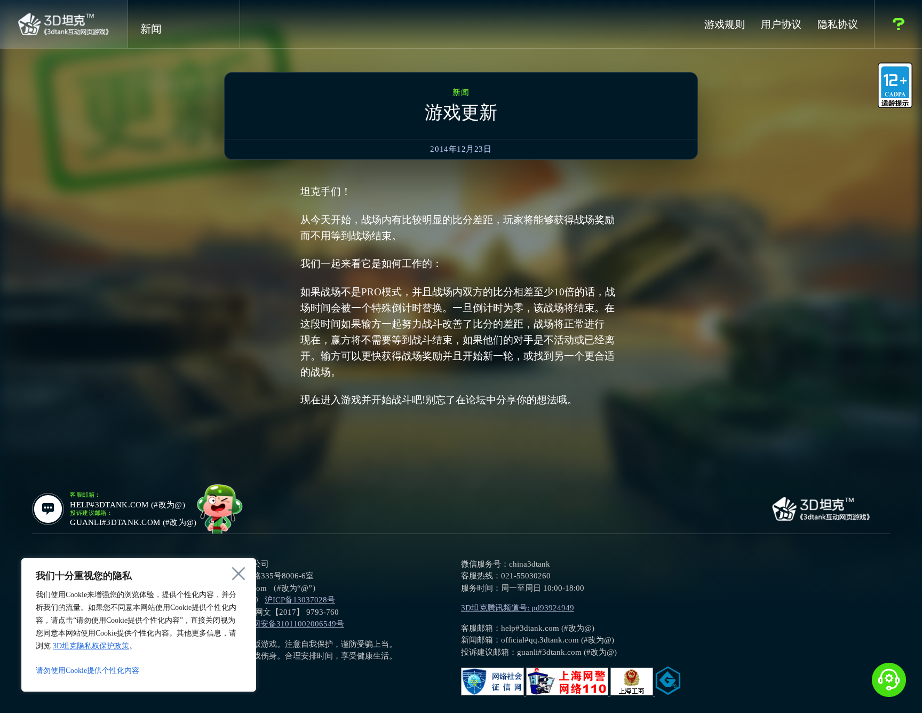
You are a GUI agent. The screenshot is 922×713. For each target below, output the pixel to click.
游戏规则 (724, 24)
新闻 (151, 29)
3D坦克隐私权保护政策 (91, 646)
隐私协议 (837, 24)
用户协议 (781, 24)
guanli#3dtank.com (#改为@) (133, 523)
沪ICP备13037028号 (300, 600)
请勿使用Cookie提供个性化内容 (87, 671)
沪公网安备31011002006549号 (290, 624)
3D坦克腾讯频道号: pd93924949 (517, 608)
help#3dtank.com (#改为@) (127, 505)
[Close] (238, 573)
